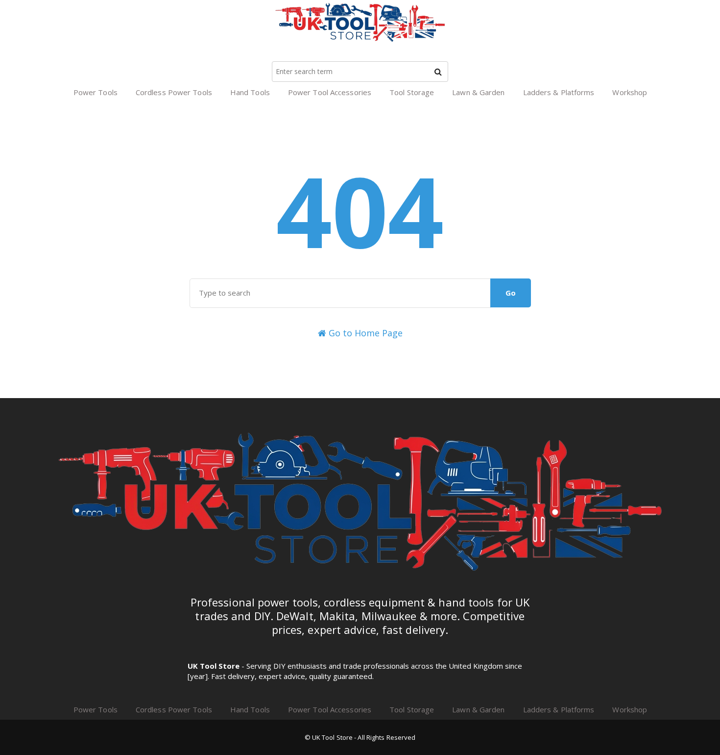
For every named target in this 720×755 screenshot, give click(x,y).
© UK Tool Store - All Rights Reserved (360, 737)
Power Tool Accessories (329, 92)
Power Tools (95, 92)
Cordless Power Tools (174, 92)
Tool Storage (411, 92)
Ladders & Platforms (559, 92)
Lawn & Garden (478, 92)
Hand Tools (250, 92)
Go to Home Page (364, 333)
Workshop (629, 92)
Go (510, 293)
